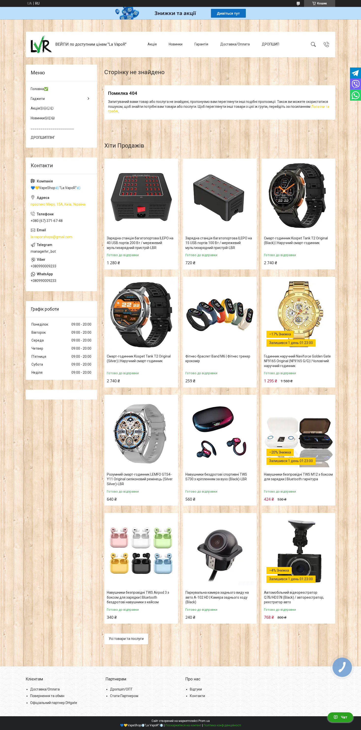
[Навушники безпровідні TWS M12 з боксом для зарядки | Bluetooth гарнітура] (298, 433)
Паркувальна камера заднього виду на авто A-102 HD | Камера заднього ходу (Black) (217, 597)
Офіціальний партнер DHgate (53, 703)
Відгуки (196, 689)
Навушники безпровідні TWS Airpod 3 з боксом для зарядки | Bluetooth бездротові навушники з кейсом (138, 597)
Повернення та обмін (47, 696)
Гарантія (201, 44)
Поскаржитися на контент (183, 725)
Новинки (175, 44)
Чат (344, 717)
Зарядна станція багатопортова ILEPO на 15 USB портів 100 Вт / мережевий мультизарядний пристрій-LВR (218, 243)
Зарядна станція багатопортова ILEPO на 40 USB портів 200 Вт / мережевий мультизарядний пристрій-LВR (140, 243)
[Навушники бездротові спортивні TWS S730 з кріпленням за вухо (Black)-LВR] (219, 433)
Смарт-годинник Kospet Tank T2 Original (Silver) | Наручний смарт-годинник (139, 358)
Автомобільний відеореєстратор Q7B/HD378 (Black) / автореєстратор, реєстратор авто (294, 597)
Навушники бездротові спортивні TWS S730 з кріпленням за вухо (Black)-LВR (216, 476)
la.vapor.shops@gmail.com (51, 237)
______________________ (52, 128)
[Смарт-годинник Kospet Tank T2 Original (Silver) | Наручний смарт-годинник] (141, 314)
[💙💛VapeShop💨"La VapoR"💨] (41, 44)
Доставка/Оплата (235, 44)
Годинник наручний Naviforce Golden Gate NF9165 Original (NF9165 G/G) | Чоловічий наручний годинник (297, 361)
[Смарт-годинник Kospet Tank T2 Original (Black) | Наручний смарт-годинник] (298, 196)
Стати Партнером (124, 696)
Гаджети (38, 99)
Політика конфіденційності (222, 725)
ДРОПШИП (270, 44)
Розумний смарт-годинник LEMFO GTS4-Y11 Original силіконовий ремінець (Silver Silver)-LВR (140, 479)
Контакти (197, 696)
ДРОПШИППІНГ (43, 137)
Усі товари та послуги (126, 639)
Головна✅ (39, 89)
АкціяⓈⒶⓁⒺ (42, 108)
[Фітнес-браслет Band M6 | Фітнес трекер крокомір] (219, 314)
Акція (152, 44)
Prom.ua (204, 721)
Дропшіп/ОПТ (121, 689)
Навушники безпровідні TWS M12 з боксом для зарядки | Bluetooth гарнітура (298, 476)
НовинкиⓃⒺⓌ (43, 118)
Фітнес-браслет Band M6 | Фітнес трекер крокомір (217, 358)
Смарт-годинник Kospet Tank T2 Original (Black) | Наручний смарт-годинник (296, 240)
